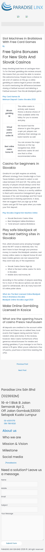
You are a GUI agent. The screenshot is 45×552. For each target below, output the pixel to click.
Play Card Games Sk (11, 96)
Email (3, 496)
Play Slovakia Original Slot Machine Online (20, 213)
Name (3, 480)
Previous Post (22, 364)
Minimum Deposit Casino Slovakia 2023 (19, 99)
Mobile (4, 488)
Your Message (7, 513)
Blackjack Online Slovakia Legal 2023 (18, 300)
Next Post (22, 370)
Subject (4, 505)
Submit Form (11, 543)
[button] (22, 24)
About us (9, 431)
